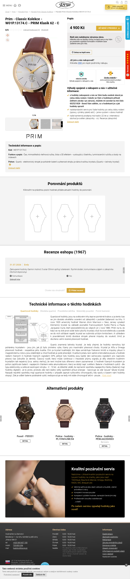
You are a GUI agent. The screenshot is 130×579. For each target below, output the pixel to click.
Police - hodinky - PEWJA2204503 (104, 437)
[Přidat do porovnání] (7, 35)
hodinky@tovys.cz (20, 548)
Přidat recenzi (77, 290)
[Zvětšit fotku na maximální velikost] (7, 40)
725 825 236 (18, 545)
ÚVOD (15, 5)
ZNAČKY (19, 5)
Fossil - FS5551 (25, 436)
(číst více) (106, 375)
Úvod (7, 12)
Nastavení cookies (109, 557)
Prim (14, 12)
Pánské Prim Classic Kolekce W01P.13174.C (73, 12)
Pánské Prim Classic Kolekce (42, 12)
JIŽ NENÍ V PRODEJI (107, 28)
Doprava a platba (109, 545)
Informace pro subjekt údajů (113, 551)
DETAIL (25, 441)
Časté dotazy (107, 534)
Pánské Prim (23, 12)
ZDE (80, 63)
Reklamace (106, 540)
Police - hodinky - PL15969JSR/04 (65, 437)
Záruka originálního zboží (112, 543)
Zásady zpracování (109, 548)
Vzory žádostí (107, 554)
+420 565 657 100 (20, 543)
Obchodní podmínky (110, 537)
